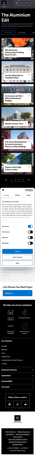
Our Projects (22, 33)
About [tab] (29, 195)
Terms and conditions (22, 434)
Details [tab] (17, 195)
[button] (12, 180)
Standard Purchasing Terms (17, 442)
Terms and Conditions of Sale (17, 439)
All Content (8, 33)
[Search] (21, 3)
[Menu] (31, 3)
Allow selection (17, 257)
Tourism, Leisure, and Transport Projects (14, 270)
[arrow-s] (6, 180)
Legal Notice (10, 434)
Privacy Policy (17, 437)
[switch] (30, 232)
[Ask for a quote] (26, 3)
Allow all (17, 251)
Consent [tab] (6, 195)
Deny (17, 263)
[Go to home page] (3, 4)
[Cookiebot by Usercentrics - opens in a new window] (25, 190)
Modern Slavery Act (24, 432)
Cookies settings (17, 444)
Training (5, 275)
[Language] (16, 3)
